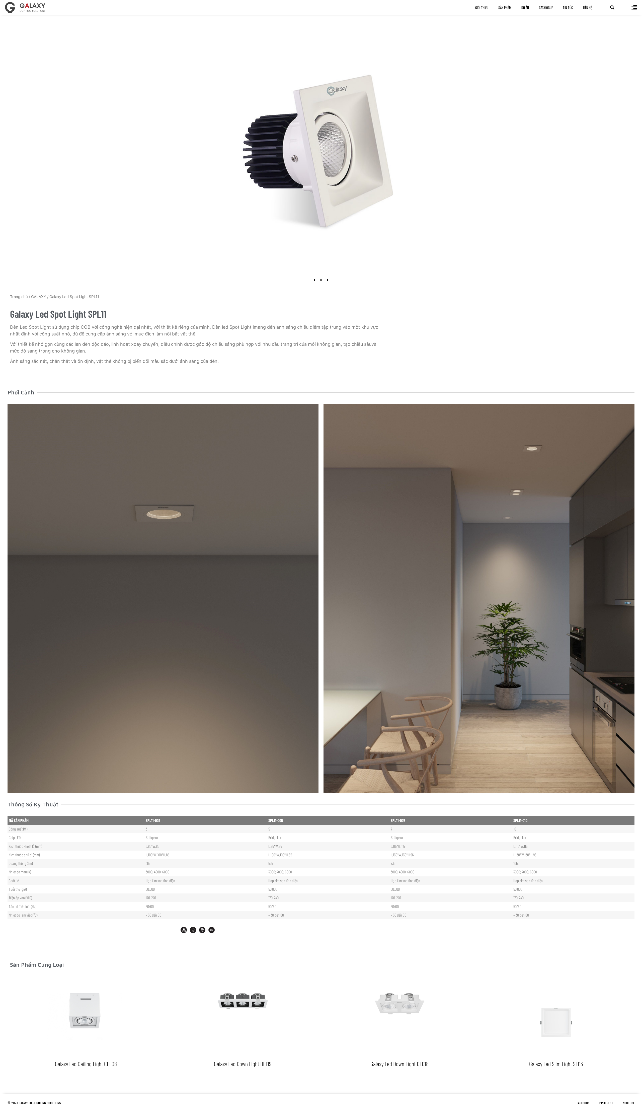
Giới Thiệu (481, 7)
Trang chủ (19, 296)
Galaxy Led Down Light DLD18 (399, 1063)
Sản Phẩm (504, 7)
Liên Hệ (587, 7)
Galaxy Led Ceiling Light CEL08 (86, 1063)
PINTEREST (606, 1103)
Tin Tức (568, 7)
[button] (612, 7)
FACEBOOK (583, 1103)
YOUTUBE (628, 1103)
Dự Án (525, 7)
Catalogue (546, 7)
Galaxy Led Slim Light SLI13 (556, 1063)
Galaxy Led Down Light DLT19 (242, 1063)
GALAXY (38, 296)
